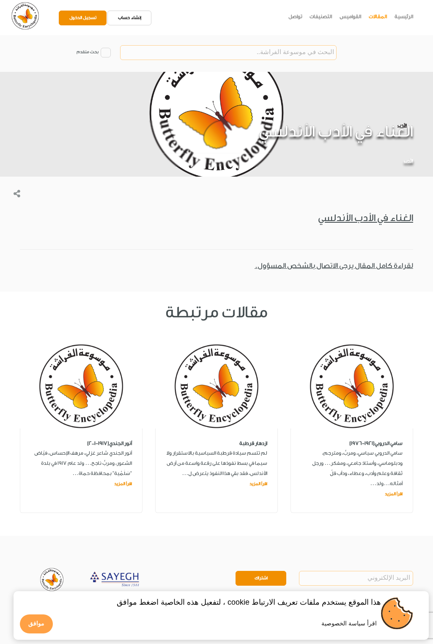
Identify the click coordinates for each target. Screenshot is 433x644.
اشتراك (261, 578)
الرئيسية (404, 16)
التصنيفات (321, 16)
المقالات (378, 16)
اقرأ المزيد (394, 494)
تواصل (295, 16)
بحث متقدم (88, 52)
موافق (36, 623)
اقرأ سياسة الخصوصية (349, 623)
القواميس (350, 16)
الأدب (408, 161)
